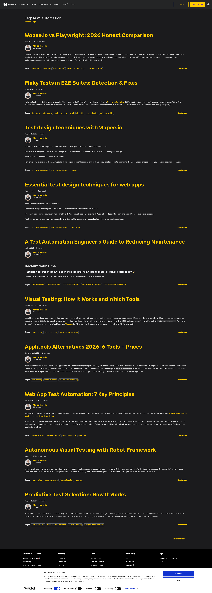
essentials (82, 435)
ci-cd (72, 113)
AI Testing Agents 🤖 (31, 558)
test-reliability (92, 113)
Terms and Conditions (168, 558)
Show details (130, 589)
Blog (73, 4)
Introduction (96, 558)
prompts (74, 170)
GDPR (161, 562)
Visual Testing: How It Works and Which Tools (82, 299)
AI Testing (27, 562)
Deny (179, 580)
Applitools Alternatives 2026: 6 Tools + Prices (83, 347)
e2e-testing (47, 113)
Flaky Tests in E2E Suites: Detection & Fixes (81, 83)
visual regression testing (69, 332)
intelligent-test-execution (94, 525)
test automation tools (71, 285)
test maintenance (53, 285)
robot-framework (51, 480)
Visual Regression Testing (33, 565)
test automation (42, 170)
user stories (75, 227)
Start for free (197, 4)
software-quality (106, 113)
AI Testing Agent (98, 565)
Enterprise (43, 4)
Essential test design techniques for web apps (84, 185)
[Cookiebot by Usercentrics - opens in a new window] (29, 588)
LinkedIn (128, 565)
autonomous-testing (74, 68)
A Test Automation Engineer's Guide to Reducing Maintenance (105, 242)
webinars (79, 480)
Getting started (97, 562)
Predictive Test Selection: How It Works (75, 494)
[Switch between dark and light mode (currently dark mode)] (208, 4)
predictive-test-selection (56, 525)
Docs (64, 4)
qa (85, 68)
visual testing (37, 332)
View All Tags (30, 22)
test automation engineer (91, 285)
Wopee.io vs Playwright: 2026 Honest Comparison (89, 35)
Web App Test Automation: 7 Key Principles (79, 394)
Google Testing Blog (115, 102)
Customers (54, 4)
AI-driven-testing (75, 525)
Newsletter (129, 562)
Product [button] (22, 4)
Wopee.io (69, 324)
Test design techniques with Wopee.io (73, 127)
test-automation (95, 68)
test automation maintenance (115, 285)
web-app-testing (53, 435)
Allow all (178, 574)
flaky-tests (36, 113)
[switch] (78, 588)
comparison (46, 68)
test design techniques (59, 170)
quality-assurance (69, 435)
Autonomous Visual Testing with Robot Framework (90, 450)
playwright (35, 68)
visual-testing (58, 68)
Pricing (33, 4)
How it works (62, 565)
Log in (181, 4)
